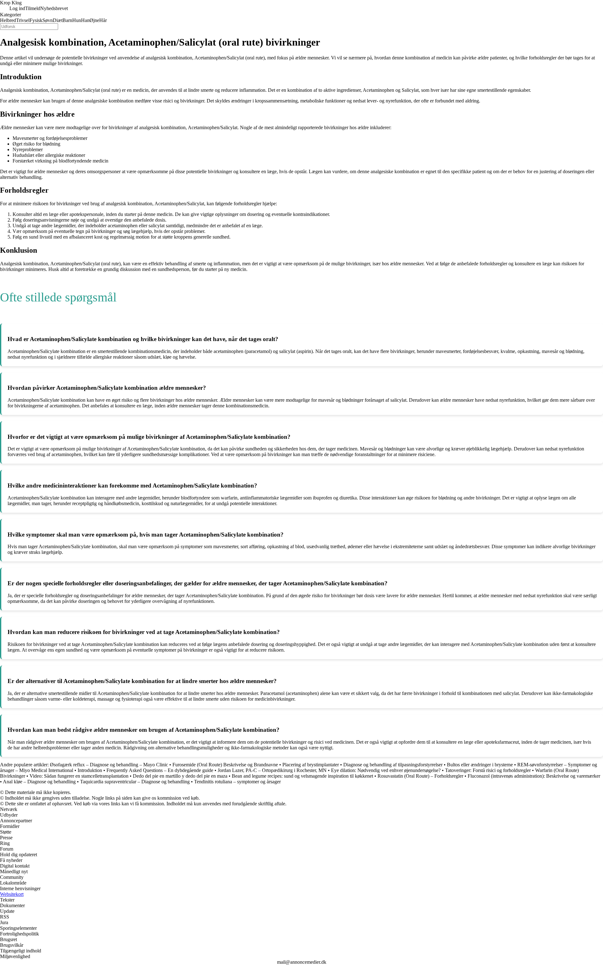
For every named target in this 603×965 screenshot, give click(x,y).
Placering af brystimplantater (310, 764)
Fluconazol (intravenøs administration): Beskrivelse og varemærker (534, 776)
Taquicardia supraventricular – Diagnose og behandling (135, 781)
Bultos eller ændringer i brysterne (480, 764)
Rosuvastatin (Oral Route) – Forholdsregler (420, 776)
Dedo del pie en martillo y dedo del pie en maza (180, 776)
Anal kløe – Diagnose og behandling (39, 781)
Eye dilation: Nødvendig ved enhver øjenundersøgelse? (386, 770)
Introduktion (90, 770)
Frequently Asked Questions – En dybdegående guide (159, 770)
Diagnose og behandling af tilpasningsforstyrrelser (393, 764)
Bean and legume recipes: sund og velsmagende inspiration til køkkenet (302, 776)
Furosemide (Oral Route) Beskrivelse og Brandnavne (225, 764)
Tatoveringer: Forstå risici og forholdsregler (488, 770)
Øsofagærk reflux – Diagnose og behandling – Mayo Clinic (109, 764)
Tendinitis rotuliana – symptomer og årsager (237, 781)
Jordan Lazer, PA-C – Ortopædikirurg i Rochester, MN (272, 770)
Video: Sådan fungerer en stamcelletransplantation (79, 776)
